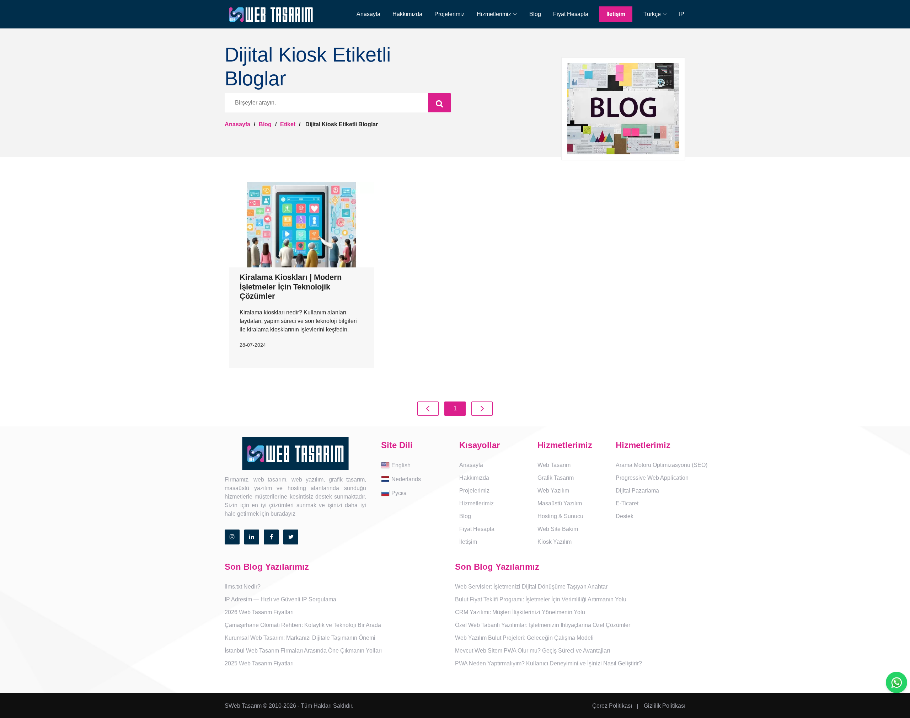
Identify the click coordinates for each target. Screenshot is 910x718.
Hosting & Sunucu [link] (560, 516)
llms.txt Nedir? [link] (243, 587)
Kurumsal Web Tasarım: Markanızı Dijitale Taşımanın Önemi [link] (300, 638)
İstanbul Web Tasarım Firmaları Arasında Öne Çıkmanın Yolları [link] (303, 651)
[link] (497, 14)
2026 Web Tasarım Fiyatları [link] (259, 612)
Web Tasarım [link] (554, 465)
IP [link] (681, 14)
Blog (265, 124)
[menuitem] (363, 14)
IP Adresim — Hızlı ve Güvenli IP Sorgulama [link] (280, 599)
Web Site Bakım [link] (557, 529)
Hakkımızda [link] (407, 14)
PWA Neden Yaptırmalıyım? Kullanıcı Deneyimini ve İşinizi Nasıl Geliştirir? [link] (548, 663)
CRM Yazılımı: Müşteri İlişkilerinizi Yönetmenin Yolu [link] (520, 612)
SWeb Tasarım (243, 706)
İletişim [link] (615, 14)
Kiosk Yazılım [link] (554, 542)
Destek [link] (624, 516)
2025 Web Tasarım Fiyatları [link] (259, 663)
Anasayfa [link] (368, 14)
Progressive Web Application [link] (652, 478)
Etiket (287, 124)
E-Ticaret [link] (627, 503)
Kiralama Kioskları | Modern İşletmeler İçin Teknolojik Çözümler (291, 287)
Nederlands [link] (406, 479)
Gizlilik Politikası (664, 706)
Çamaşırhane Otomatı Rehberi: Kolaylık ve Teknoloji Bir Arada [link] (303, 625)
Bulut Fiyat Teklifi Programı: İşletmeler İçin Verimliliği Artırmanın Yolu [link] (540, 599)
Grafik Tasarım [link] (555, 478)
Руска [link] (399, 493)
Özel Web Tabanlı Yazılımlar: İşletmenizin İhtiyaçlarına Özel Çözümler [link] (542, 625)
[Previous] (428, 408)
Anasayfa (237, 124)
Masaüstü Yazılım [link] (559, 503)
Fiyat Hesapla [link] (570, 14)
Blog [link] (535, 14)
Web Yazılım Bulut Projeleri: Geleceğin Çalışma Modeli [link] (524, 638)
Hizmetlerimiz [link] (476, 503)
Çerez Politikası (612, 706)
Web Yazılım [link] (553, 491)
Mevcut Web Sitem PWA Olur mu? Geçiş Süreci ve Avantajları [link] (532, 651)
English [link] (401, 465)
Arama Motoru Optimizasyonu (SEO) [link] (661, 465)
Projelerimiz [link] (449, 14)
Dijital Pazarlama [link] (637, 491)
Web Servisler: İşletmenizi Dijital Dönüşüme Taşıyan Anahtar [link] (531, 587)
